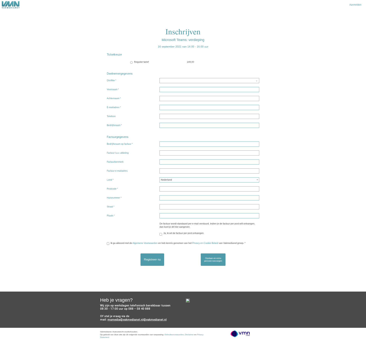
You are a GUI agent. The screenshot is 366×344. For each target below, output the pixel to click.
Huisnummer (114, 197)
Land (110, 179)
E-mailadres (114, 107)
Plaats (111, 215)
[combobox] (209, 179)
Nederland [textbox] (166, 179)
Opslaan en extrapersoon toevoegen (213, 259)
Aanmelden (355, 4)
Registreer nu (152, 259)
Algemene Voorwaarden (145, 243)
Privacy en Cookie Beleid (205, 243)
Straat (110, 206)
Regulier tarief (141, 62)
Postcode (112, 188)
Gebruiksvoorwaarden (174, 335)
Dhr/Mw (111, 80)
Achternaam (114, 98)
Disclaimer (189, 335)
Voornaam (113, 89)
